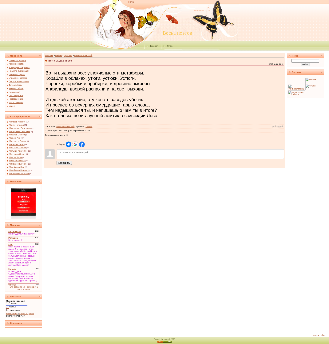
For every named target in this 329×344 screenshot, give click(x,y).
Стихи (170, 46)
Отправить (64, 162)
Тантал (88, 126)
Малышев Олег (16, 144)
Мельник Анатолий (18, 151)
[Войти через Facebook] (82, 144)
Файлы (58, 55)
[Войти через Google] (75, 144)
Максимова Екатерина (20, 128)
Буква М (68, 55)
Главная (154, 46)
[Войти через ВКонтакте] (68, 144)
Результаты (12, 313)
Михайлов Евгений (18, 164)
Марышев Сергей (17, 147)
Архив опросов (26, 313)
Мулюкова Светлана (19, 173)
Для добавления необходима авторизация (24, 288)
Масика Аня (14, 138)
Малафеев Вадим (17, 141)
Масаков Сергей (17, 135)
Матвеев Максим (17, 122)
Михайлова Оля (16, 167)
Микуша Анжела (17, 160)
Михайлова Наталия (19, 170)
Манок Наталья (16, 125)
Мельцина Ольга (17, 154)
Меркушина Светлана (19, 131)
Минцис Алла (15, 157)
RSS (131, 2)
